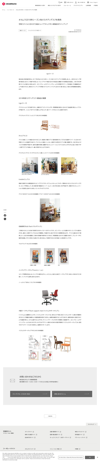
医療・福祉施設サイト (55, 434)
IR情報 (76, 448)
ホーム (3, 9)
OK (90, 457)
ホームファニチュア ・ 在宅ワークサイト (59, 437)
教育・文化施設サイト (30, 434)
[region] (50, 457)
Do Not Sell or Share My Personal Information (71, 457)
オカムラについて (29, 448)
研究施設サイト (78, 434)
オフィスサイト (28, 431)
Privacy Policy (6, 461)
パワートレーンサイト (80, 437)
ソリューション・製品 (55, 448)
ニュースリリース (10, 9)
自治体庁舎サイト (29, 437)
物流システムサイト (79, 431)
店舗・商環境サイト (54, 431)
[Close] (97, 457)
